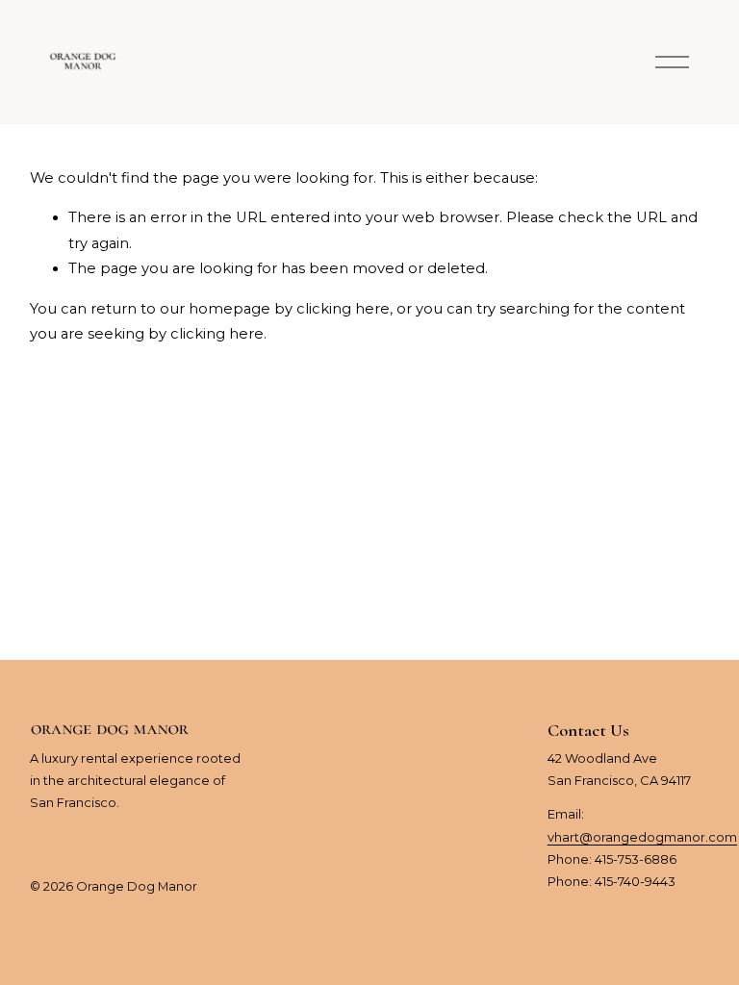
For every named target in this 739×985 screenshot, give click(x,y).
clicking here (343, 308)
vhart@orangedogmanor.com (642, 837)
